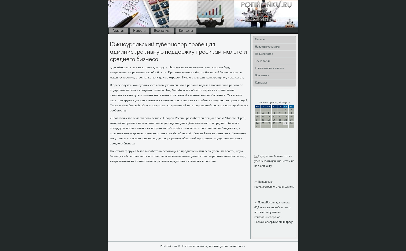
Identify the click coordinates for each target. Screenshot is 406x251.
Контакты (186, 31)
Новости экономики (267, 46)
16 (291, 116)
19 (268, 120)
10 (257, 116)
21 (280, 120)
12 (268, 116)
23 (291, 120)
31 (257, 126)
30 (291, 123)
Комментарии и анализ (269, 68)
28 (280, 123)
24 (257, 123)
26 (268, 123)
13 (274, 116)
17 (257, 120)
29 (285, 123)
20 (274, 120)
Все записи (162, 31)
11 (263, 116)
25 (263, 123)
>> (256, 156)
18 (263, 120)
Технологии (262, 61)
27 (274, 123)
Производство (264, 54)
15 (285, 116)
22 (285, 120)
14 (280, 116)
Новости (139, 31)
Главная (119, 31)
